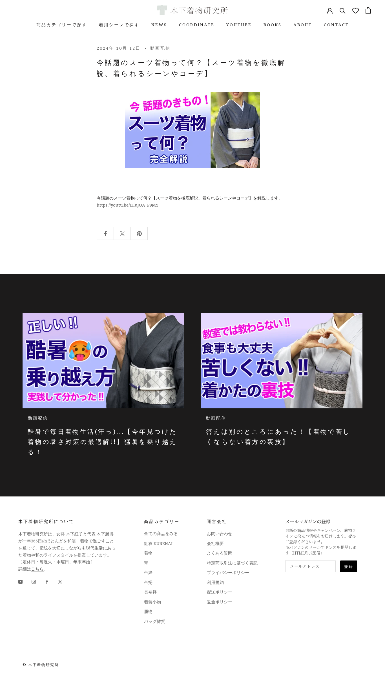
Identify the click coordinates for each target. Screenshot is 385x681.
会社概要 (215, 543)
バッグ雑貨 (154, 621)
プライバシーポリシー (228, 572)
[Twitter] (60, 581)
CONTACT (336, 24)
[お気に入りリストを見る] (356, 10)
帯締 (148, 572)
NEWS (159, 24)
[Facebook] (47, 581)
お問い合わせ (219, 533)
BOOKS (273, 24)
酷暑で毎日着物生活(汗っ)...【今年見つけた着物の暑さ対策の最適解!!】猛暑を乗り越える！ (102, 441)
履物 (148, 611)
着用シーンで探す (119, 24)
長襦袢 (150, 592)
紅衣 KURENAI (158, 543)
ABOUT (302, 24)
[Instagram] (34, 581)
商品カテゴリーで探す (61, 24)
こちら (37, 568)
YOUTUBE (239, 24)
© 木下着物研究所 (41, 664)
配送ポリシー (219, 592)
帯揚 (148, 582)
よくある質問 (219, 553)
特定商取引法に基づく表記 (232, 563)
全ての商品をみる (161, 533)
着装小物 (152, 602)
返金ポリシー (219, 602)
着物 (148, 553)
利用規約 (215, 582)
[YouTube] (20, 581)
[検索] (343, 10)
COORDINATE (196, 24)
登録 (348, 566)
